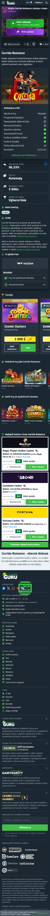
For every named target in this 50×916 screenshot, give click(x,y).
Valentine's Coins (10, 422)
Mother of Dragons (33, 387)
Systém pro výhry (16, 197)
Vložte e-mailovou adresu (14, 818)
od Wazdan (12, 11)
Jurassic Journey (12, 387)
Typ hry (12, 175)
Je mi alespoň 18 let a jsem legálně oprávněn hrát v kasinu (25, 834)
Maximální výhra (16, 186)
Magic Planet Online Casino (19, 450)
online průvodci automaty (28, 249)
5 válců (6, 212)
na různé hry (26, 524)
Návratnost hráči (16, 164)
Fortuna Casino (11, 520)
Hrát (28, 347)
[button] (45, 164)
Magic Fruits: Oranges (35, 422)
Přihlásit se (25, 827)
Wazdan (5, 225)
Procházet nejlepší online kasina (25, 544)
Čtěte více (26, 914)
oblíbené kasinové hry (26, 236)
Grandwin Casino (12, 485)
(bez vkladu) (16, 456)
